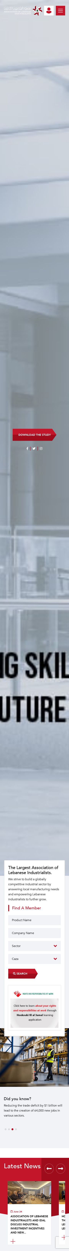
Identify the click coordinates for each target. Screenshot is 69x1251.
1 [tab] (6, 1129)
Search (21, 974)
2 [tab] (9, 1129)
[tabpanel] (34, 1088)
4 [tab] (16, 1129)
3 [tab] (12, 1129)
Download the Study (34, 435)
